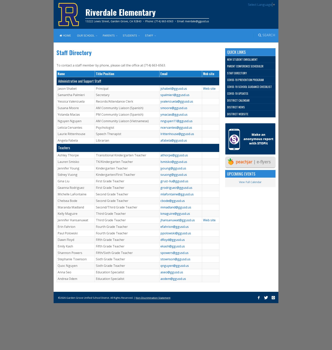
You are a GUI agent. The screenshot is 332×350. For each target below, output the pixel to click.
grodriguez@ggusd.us (176, 188)
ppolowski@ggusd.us (175, 233)
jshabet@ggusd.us (173, 88)
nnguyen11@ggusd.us (176, 121)
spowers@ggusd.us (174, 253)
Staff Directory (237, 73)
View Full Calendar (250, 182)
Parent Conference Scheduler (245, 66)
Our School (86, 35)
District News (236, 107)
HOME (66, 35)
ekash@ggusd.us (172, 246)
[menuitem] (250, 59)
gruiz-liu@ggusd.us (174, 181)
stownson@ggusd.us (175, 259)
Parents (109, 35)
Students (130, 35)
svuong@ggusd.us (173, 175)
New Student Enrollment (242, 59)
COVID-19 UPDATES (237, 93)
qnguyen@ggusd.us (174, 266)
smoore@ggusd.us (173, 108)
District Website (237, 114)
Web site (209, 88)
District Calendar (238, 100)
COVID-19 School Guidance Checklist (249, 87)
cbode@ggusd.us (172, 201)
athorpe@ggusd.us (174, 155)
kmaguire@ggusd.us (175, 213)
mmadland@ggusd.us (175, 207)
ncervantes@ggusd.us (176, 127)
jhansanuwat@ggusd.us (177, 220)
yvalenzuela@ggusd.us (176, 101)
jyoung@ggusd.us (173, 168)
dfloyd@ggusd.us (172, 240)
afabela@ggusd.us (173, 140)
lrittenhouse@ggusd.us (177, 134)
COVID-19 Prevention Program (245, 80)
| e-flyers (253, 161)
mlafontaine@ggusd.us (177, 194)
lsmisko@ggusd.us (173, 162)
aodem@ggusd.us (173, 279)
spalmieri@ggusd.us (174, 95)
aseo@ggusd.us (171, 272)
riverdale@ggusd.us (197, 21)
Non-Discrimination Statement (153, 297)
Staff (149, 35)
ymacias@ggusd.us (174, 114)
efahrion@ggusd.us (174, 227)
